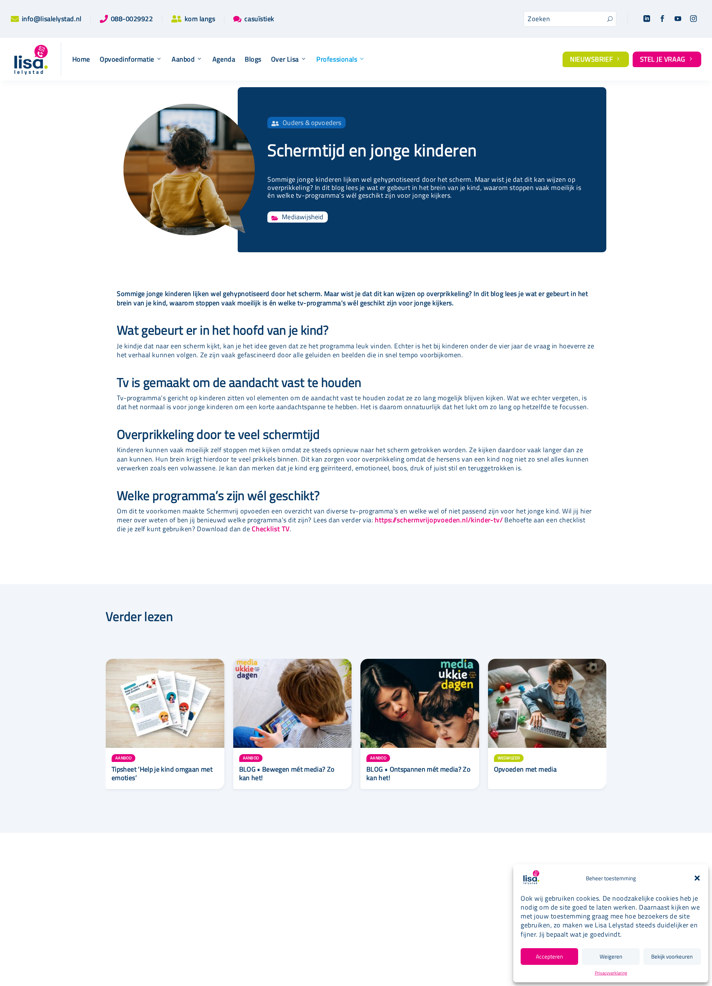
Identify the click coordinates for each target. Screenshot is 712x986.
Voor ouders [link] (458, 887)
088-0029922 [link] (132, 19)
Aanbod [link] (183, 59)
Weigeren (611, 956)
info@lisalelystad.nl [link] (52, 19)
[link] (15, 19)
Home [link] (81, 59)
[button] (697, 878)
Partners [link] (318, 912)
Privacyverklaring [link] (611, 972)
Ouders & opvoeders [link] (312, 123)
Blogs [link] (253, 59)
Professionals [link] (336, 59)
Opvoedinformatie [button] (127, 59)
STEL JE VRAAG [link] (667, 59)
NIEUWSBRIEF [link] (596, 59)
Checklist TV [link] (271, 529)
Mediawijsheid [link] (302, 217)
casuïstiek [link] (259, 19)
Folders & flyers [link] (329, 924)
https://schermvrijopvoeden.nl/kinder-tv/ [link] (439, 520)
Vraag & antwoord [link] (331, 936)
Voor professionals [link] (468, 899)
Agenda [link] (223, 59)
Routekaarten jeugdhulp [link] (340, 899)
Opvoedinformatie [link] (196, 912)
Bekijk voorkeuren (672, 956)
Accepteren (549, 956)
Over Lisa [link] (285, 59)
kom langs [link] (200, 19)
